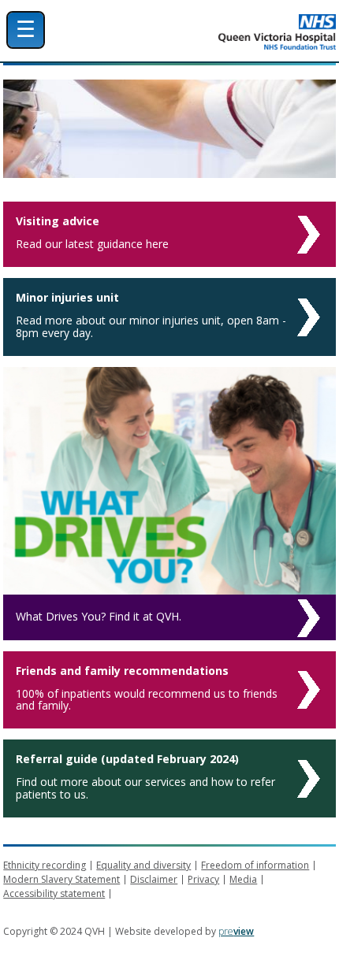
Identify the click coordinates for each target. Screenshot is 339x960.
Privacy (203, 879)
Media (243, 879)
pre (236, 931)
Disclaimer (153, 879)
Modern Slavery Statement (61, 879)
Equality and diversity (143, 865)
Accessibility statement (54, 893)
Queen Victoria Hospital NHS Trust (217, 32)
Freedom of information (255, 865)
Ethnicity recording (44, 865)
